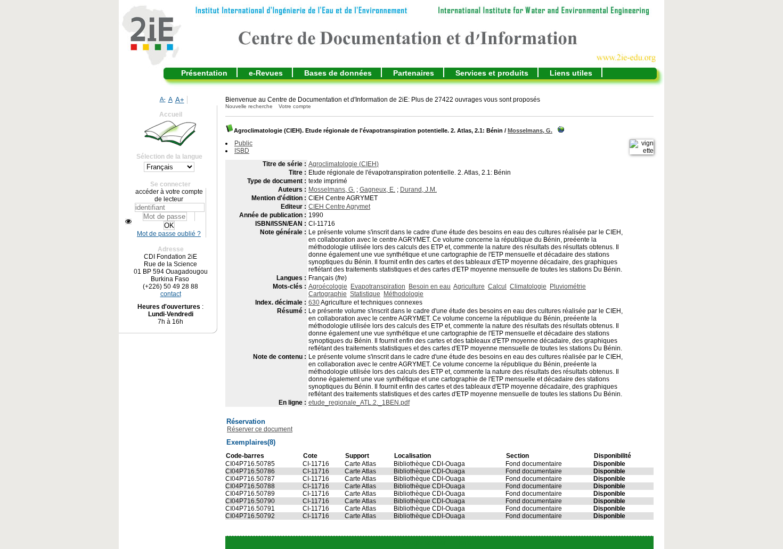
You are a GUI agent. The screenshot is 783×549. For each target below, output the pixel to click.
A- (163, 99)
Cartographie (327, 294)
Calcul (497, 286)
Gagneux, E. (377, 189)
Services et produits (491, 73)
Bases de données (338, 73)
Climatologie (528, 286)
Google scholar (424, 542)
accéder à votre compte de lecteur (169, 195)
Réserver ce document (259, 429)
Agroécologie (327, 286)
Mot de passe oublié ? (169, 233)
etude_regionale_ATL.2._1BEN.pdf (359, 402)
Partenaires (413, 73)
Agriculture (469, 286)
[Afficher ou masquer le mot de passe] (128, 221)
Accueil (170, 114)
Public (243, 143)
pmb (465, 542)
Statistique (365, 294)
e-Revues (266, 73)
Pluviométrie (568, 286)
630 (314, 302)
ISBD (241, 150)
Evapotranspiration (377, 286)
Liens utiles (571, 73)
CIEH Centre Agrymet (339, 206)
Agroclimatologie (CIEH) (343, 164)
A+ (179, 100)
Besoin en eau (430, 286)
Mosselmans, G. (530, 130)
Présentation (204, 73)
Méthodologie (403, 294)
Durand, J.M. (418, 189)
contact (170, 294)
